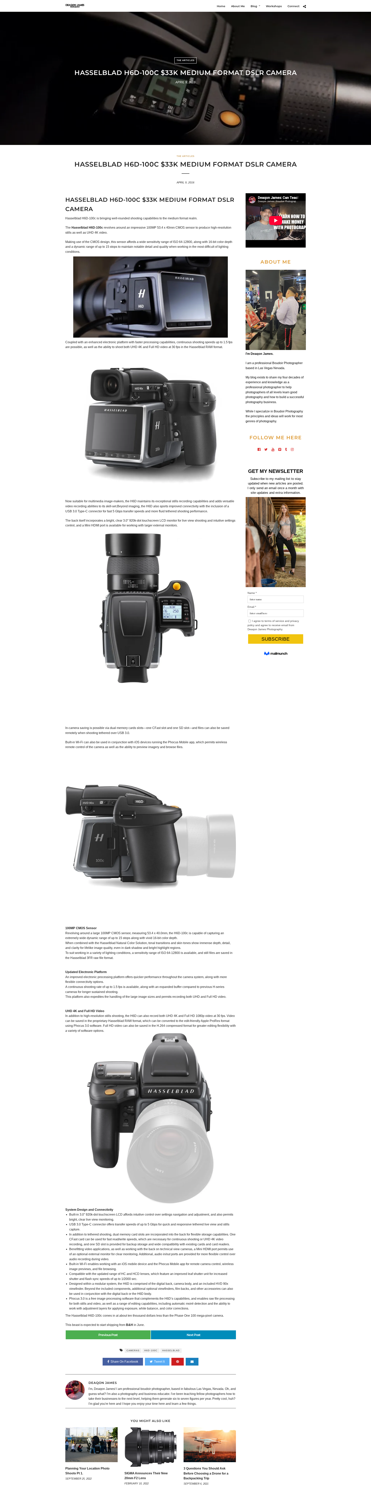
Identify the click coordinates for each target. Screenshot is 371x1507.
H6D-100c (150, 1350)
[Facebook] (259, 449)
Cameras (133, 1350)
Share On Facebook (124, 1361)
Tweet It (159, 1361)
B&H (129, 1325)
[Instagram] (292, 449)
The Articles (185, 60)
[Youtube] (272, 449)
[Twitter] (266, 449)
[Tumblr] (286, 449)
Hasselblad (171, 1350)
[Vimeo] (279, 449)
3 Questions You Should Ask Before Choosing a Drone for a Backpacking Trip (206, 1473)
